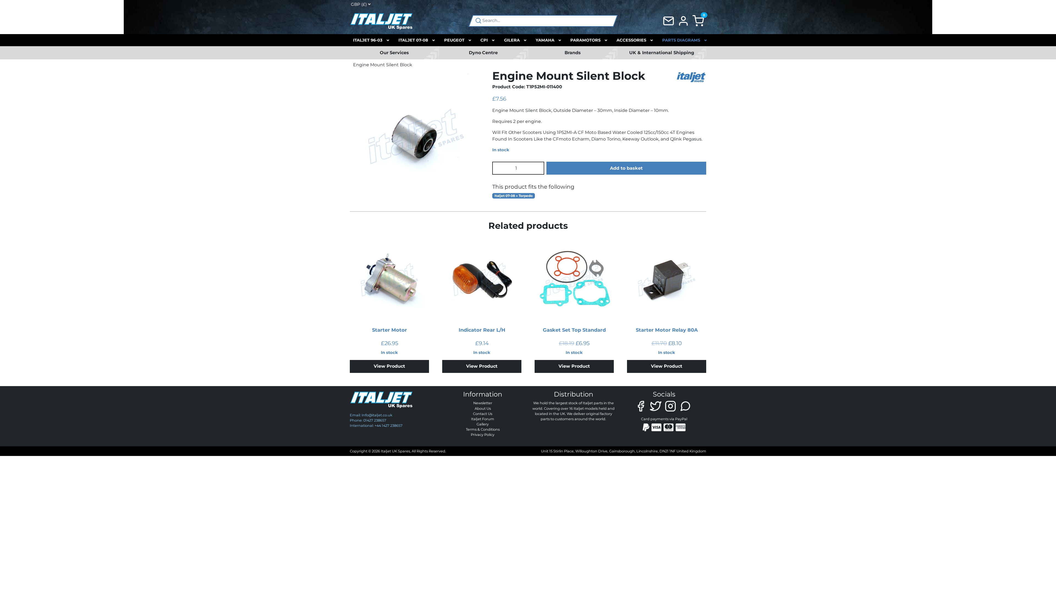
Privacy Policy (482, 435)
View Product (389, 366)
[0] (698, 20)
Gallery (483, 424)
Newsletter (482, 403)
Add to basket (626, 168)
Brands (573, 52)
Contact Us (482, 414)
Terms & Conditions (483, 429)
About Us (483, 408)
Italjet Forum (482, 419)
